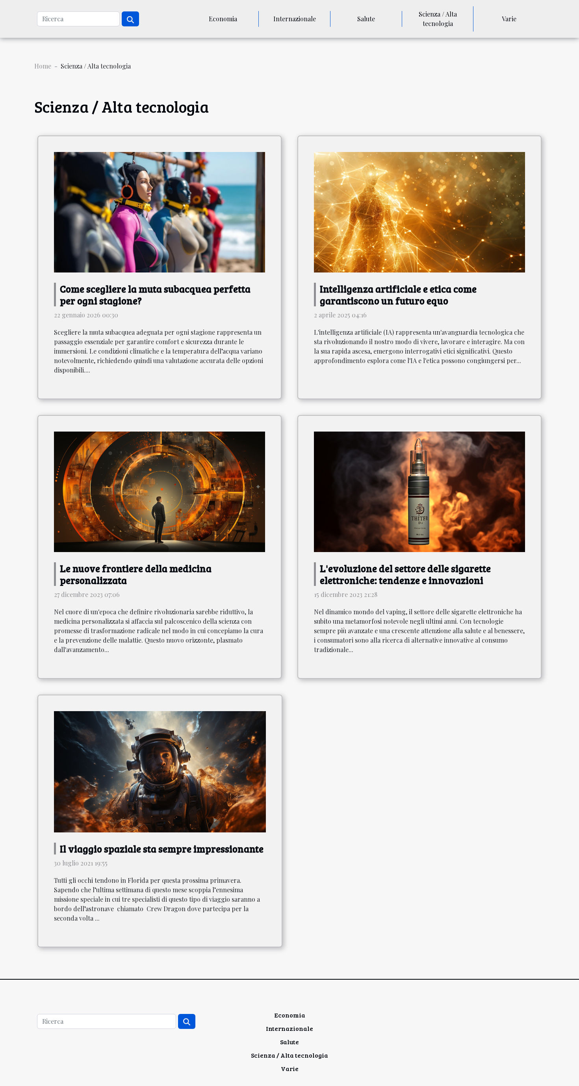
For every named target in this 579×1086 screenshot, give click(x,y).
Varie (509, 19)
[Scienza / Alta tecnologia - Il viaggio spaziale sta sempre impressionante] (160, 771)
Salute (366, 19)
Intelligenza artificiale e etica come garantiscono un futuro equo (398, 294)
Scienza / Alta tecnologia (438, 19)
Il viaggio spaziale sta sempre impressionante (162, 848)
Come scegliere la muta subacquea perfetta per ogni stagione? (155, 294)
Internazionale (294, 19)
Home (42, 66)
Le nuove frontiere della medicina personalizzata (136, 574)
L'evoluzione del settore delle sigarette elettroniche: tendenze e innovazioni (405, 574)
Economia (223, 19)
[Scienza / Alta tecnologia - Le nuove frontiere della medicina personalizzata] (159, 491)
